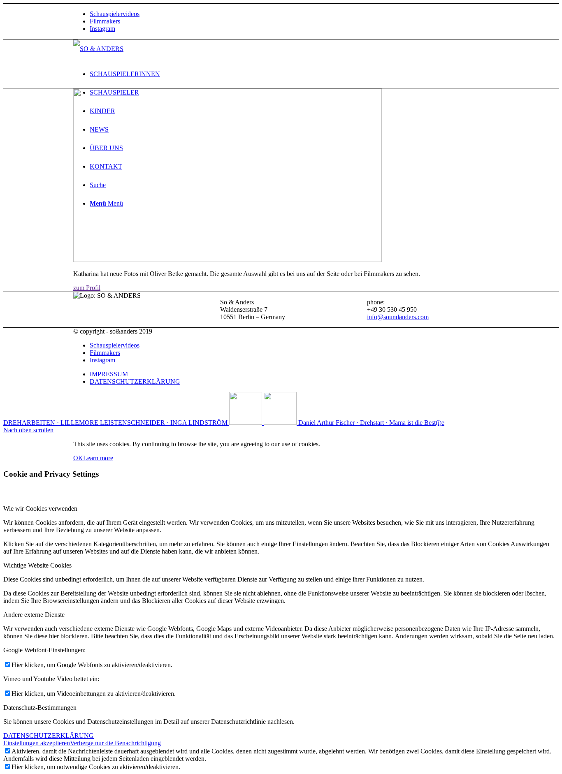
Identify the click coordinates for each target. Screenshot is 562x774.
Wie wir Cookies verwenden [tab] (40, 508)
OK (78, 457)
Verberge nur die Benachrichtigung (115, 742)
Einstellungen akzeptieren (36, 742)
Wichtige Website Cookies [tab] (37, 565)
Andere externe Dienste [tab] (34, 614)
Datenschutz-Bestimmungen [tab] (40, 707)
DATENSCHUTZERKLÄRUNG (48, 735)
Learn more (98, 457)
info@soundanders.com (398, 316)
